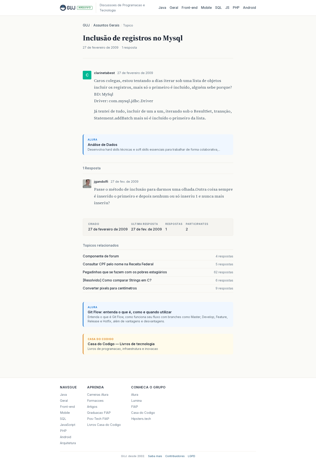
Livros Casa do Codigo (104, 425)
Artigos (92, 407)
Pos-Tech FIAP (98, 419)
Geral (174, 8)
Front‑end (190, 8)
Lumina (136, 401)
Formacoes (95, 401)
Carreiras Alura (97, 395)
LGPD (191, 456)
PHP (236, 8)
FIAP (134, 407)
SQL (218, 8)
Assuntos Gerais (106, 25)
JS (227, 8)
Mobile (206, 8)
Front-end (67, 407)
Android (249, 8)
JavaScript (67, 425)
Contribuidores (175, 456)
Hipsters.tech (141, 419)
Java (162, 8)
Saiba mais (155, 456)
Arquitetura (68, 443)
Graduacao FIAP (99, 413)
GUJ (86, 25)
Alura (134, 395)
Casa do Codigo (143, 413)
